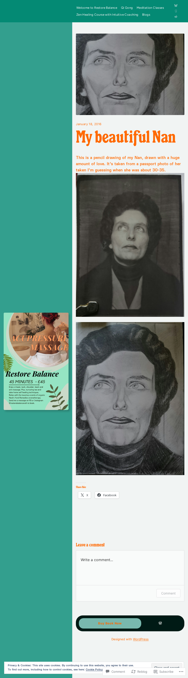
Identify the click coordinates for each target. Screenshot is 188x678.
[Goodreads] (176, 11)
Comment (168, 593)
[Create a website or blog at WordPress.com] (160, 623)
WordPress (141, 639)
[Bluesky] (176, 5)
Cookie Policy (94, 669)
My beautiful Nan (126, 138)
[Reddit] (176, 16)
